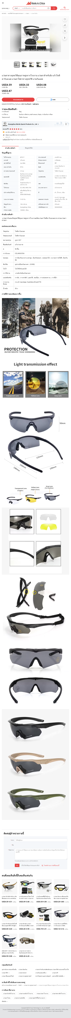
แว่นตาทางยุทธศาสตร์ (25, 976)
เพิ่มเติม (4, 1001)
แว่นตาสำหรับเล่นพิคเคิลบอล (44, 969)
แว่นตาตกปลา (23, 973)
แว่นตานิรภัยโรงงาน (9, 993)
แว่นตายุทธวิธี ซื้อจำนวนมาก (37, 998)
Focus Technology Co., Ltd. (36, 1008)
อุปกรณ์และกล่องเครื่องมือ (9, 969)
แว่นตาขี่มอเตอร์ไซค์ (8, 976)
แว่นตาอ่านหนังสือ (19, 998)
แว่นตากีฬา (5, 973)
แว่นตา (27, 13)
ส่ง (17, 865)
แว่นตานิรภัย (34, 13)
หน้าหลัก (4, 13)
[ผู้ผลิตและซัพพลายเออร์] (35, 3)
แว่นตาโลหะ (7, 998)
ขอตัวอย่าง (36, 104)
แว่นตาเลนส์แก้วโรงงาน (26, 993)
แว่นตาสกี (55, 973)
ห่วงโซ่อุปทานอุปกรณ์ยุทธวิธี (44, 976)
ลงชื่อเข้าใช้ (6, 139)
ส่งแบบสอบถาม (18, 99)
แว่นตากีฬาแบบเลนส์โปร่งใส (60, 969)
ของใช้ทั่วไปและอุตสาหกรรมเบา (16, 13)
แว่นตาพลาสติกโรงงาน (58, 993)
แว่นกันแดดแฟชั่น (41, 973)
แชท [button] (54, 99)
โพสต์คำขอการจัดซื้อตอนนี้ (50, 865)
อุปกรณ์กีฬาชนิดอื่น (57, 976)
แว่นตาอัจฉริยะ (23, 969)
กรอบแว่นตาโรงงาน (42, 993)
